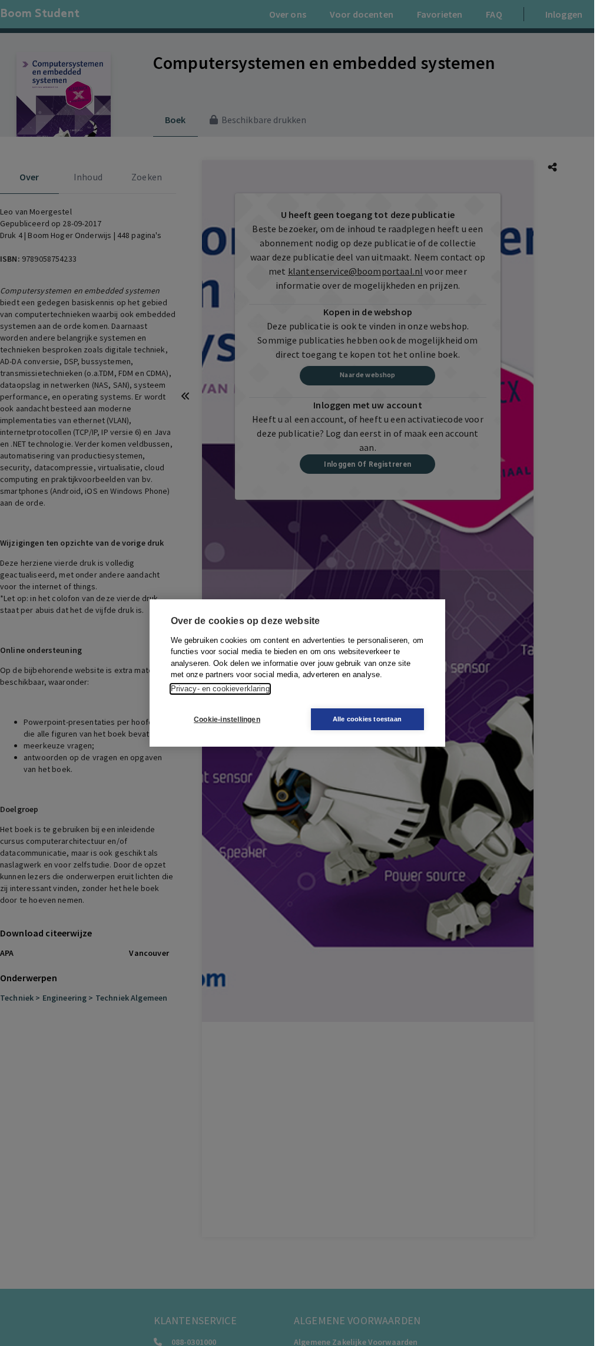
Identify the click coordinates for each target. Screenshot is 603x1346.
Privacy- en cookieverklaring (220, 688)
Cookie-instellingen (227, 719)
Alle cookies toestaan (367, 719)
